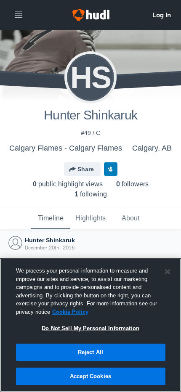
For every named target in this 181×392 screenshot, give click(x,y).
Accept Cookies (90, 376)
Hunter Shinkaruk (50, 240)
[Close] (167, 271)
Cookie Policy (70, 312)
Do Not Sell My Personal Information (90, 328)
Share (85, 169)
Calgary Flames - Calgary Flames (65, 148)
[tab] (50, 218)
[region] (90, 325)
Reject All (90, 352)
